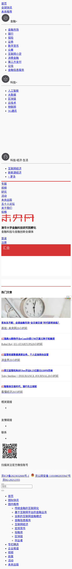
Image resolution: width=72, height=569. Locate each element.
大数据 (12, 94)
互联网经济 (14, 168)
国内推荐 (13, 504)
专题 (4, 183)
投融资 (19, 532)
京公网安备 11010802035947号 (53, 475)
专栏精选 (13, 544)
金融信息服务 (16, 70)
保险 (10, 37)
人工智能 (13, 90)
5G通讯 (12, 110)
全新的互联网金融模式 (28, 516)
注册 (4, 242)
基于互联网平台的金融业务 (31, 512)
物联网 (12, 106)
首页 (4, 3)
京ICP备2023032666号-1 (15, 475)
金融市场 (13, 29)
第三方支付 (14, 62)
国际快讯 (13, 500)
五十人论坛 (8, 204)
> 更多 (12, 176)
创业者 (19, 540)
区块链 (12, 98)
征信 (10, 66)
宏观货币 (20, 528)
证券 (10, 41)
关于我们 (6, 208)
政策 (10, 556)
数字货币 (13, 45)
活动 (4, 195)
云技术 (12, 102)
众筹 (10, 49)
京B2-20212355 (11, 479)
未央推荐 (6, 11)
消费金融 (13, 57)
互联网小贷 (14, 53)
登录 (4, 238)
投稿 (4, 212)
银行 (10, 33)
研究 (4, 191)
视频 (4, 187)
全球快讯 (6, 7)
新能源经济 (14, 172)
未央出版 (6, 199)
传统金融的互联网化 (27, 508)
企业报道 (13, 548)
